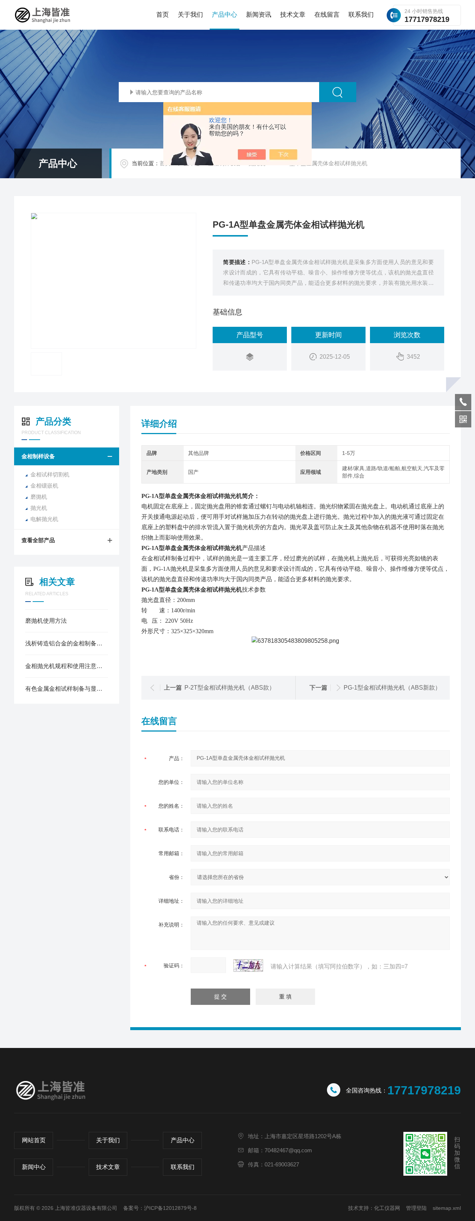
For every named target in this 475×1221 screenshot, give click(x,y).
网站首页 (34, 1140)
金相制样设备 (38, 456)
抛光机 (38, 508)
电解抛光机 (44, 519)
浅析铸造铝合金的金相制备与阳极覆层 (66, 643)
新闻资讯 (258, 14)
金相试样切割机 (49, 474)
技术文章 (292, 14)
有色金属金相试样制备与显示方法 (66, 689)
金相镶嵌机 (44, 485)
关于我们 (190, 14)
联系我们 (361, 14)
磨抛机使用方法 (46, 621)
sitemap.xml (447, 1208)
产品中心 (224, 14)
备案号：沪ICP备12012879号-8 (160, 1208)
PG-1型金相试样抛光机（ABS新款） (392, 687)
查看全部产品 (38, 540)
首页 (162, 14)
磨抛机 (38, 497)
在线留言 (327, 14)
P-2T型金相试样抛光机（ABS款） (229, 687)
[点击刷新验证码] (248, 965)
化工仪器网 (387, 1208)
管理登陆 (416, 1208)
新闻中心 (34, 1167)
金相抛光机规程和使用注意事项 (66, 666)
